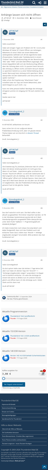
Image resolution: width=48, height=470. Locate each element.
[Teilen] (45, 24)
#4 (42, 208)
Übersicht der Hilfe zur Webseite (12, 429)
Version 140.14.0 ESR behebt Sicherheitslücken (27, 355)
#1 (42, 39)
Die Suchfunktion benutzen (10, 432)
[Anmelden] (39, 3)
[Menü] (45, 3)
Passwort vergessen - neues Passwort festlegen (17, 443)
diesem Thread (33, 133)
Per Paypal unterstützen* (13, 384)
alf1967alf (7, 18)
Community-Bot (13, 296)
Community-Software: (13, 461)
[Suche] (34, 3)
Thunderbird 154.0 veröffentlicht (22, 316)
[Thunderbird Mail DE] (12, 3)
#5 (42, 260)
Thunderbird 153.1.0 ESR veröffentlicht (24, 336)
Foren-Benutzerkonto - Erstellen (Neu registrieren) (17, 436)
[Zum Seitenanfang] (44, 467)
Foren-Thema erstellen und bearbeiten (14, 440)
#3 (42, 158)
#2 (42, 120)
